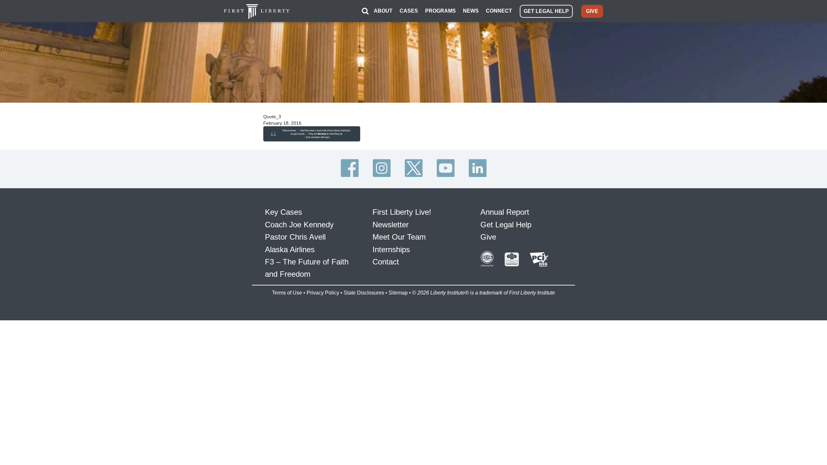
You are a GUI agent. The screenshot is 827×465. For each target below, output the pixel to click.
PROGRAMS (440, 11)
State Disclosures (364, 292)
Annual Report (504, 212)
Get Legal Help (505, 224)
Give (488, 236)
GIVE (592, 11)
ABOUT (383, 11)
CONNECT (499, 11)
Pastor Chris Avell (295, 236)
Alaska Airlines (290, 249)
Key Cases (283, 212)
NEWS (471, 11)
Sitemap (398, 292)
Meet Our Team (399, 236)
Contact (385, 261)
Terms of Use (287, 292)
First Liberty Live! (401, 212)
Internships (391, 249)
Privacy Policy (323, 292)
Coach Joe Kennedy (299, 224)
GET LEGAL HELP (546, 11)
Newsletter (390, 224)
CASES (409, 11)
